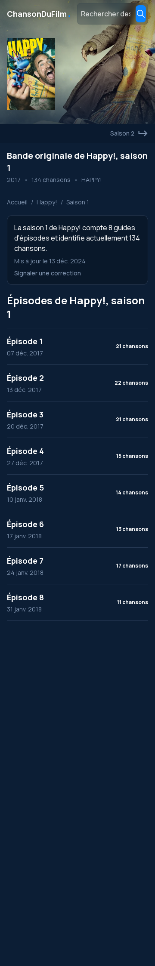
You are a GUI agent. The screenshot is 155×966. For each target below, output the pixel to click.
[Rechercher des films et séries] (141, 13)
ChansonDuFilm (39, 14)
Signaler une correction (47, 273)
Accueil (17, 202)
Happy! (47, 202)
